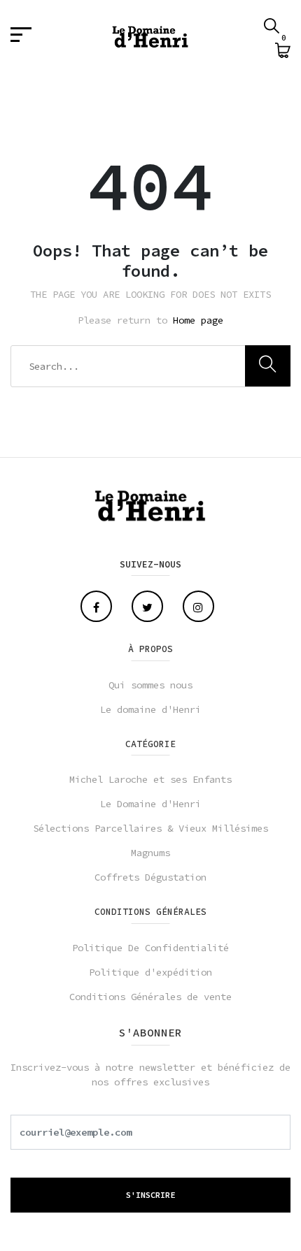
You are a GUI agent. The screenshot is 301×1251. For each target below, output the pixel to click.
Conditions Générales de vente (150, 996)
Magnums (150, 852)
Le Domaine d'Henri (150, 803)
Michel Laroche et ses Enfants (150, 779)
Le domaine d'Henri (150, 709)
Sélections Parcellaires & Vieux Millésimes (150, 828)
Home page (198, 320)
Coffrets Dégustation (150, 877)
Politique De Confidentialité (150, 947)
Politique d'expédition (150, 972)
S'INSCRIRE (150, 1194)
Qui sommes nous (150, 685)
